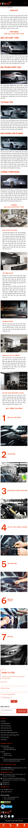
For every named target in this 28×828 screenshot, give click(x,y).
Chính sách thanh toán (6, 730)
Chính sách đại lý (5, 737)
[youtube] (5, 816)
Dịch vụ (2, 757)
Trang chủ (3, 7)
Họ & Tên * (4, 682)
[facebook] (2, 816)
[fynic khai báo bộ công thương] (6, 806)
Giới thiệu (3, 721)
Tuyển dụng (4, 739)
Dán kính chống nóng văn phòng (12, 761)
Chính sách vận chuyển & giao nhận (10, 735)
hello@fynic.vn (6, 784)
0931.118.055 (5, 782)
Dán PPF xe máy (8, 755)
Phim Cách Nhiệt (5, 746)
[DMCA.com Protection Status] (6, 802)
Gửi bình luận (22, 711)
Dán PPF (3, 752)
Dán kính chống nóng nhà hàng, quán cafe (14, 759)
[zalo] (12, 816)
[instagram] (9, 816)
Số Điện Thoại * (6, 688)
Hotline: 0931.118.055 (6, 791)
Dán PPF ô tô (7, 753)
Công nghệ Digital (5, 723)
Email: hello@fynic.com (7, 789)
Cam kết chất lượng (6, 725)
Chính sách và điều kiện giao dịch (9, 732)
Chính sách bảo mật (6, 728)
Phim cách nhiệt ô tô (9, 748)
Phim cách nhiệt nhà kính (10, 749)
